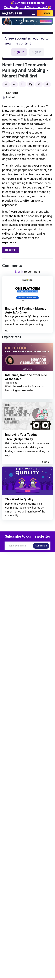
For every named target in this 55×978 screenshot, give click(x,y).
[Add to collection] (30, 84)
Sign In (46, 13)
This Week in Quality (19, 499)
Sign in (19, 271)
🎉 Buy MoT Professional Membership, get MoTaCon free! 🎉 (27, 5)
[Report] (39, 84)
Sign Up (19, 52)
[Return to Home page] (12, 13)
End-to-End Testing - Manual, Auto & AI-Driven (25, 310)
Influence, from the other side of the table (26, 377)
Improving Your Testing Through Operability (21, 437)
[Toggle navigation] (33, 13)
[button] (47, 84)
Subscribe (41, 545)
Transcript (10, 249)
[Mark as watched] (14, 84)
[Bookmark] (22, 84)
